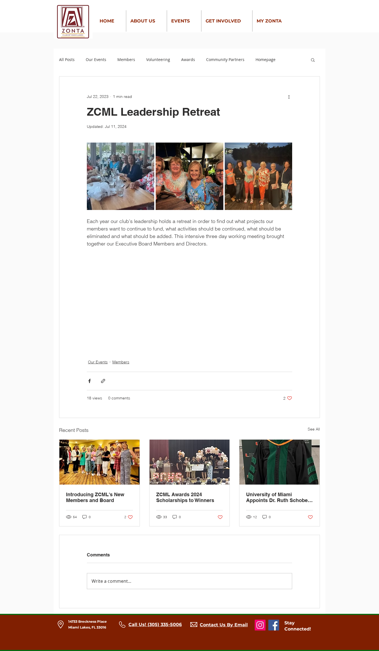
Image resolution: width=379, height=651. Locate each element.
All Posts (67, 59)
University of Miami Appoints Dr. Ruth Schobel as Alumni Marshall (277, 497)
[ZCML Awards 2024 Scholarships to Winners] (190, 462)
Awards (188, 59)
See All (314, 429)
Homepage (266, 59)
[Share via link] (103, 381)
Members (126, 59)
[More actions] (288, 96)
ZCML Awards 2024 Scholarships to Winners (185, 497)
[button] (312, 59)
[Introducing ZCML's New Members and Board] (99, 462)
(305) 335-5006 (165, 624)
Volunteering (158, 59)
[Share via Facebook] (89, 381)
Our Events (96, 59)
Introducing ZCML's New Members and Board (95, 497)
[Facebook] (273, 625)
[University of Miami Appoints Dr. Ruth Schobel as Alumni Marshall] (279, 462)
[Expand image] (120, 176)
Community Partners (225, 59)
